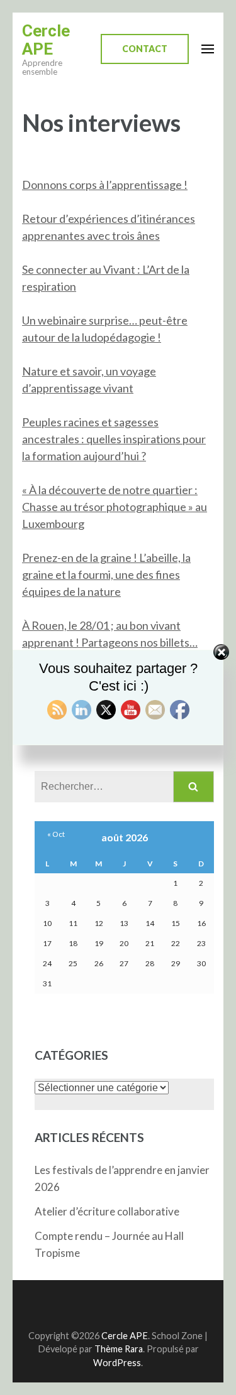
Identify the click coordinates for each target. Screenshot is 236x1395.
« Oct (56, 834)
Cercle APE (46, 39)
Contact (144, 48)
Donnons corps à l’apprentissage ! (105, 184)
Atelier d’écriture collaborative (107, 1211)
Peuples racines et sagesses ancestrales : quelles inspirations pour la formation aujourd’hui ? (114, 439)
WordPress (117, 1362)
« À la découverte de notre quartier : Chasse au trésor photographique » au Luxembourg (114, 507)
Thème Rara (118, 1349)
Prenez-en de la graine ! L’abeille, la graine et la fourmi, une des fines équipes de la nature (106, 574)
